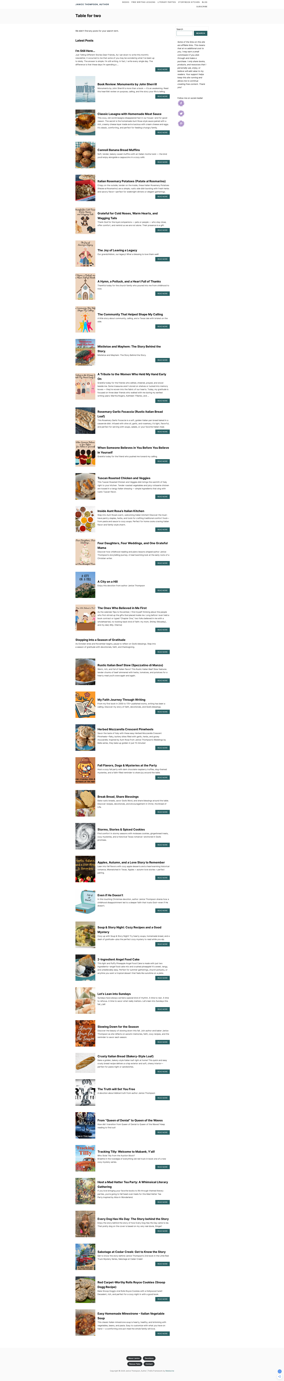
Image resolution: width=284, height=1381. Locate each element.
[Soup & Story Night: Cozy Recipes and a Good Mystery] (85, 936)
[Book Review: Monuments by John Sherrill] (85, 90)
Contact (149, 1364)
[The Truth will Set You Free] (85, 1093)
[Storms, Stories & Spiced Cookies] (85, 837)
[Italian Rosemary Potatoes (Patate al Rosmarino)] (85, 189)
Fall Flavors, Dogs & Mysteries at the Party (127, 765)
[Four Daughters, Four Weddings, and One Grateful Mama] (85, 553)
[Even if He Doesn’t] (85, 903)
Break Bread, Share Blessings (118, 796)
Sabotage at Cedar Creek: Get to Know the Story (132, 1252)
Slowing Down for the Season (118, 1026)
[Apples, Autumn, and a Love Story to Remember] (85, 870)
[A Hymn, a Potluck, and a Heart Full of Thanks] (85, 287)
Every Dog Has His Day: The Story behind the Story (133, 1219)
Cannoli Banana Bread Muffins (119, 150)
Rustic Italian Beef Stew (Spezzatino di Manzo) (130, 665)
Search (180, 29)
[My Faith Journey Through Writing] (85, 705)
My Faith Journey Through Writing (121, 699)
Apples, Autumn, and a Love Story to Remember (131, 862)
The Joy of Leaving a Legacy (117, 250)
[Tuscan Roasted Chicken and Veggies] (85, 487)
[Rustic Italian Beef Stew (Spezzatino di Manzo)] (85, 673)
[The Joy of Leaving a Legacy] (85, 254)
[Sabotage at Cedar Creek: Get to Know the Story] (85, 1258)
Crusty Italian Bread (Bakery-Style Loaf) (126, 1056)
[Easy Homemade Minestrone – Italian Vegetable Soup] (85, 1323)
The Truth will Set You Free (116, 1089)
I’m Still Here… (85, 51)
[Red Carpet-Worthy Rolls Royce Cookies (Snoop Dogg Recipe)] (85, 1290)
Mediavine (170, 1371)
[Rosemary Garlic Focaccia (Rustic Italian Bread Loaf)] (85, 421)
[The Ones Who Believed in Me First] (85, 619)
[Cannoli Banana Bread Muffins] (85, 156)
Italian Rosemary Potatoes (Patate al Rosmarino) (132, 181)
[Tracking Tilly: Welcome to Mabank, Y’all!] (85, 1159)
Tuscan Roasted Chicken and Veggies (124, 478)
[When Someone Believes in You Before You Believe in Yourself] (85, 454)
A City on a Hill (108, 581)
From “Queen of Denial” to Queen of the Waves (130, 1120)
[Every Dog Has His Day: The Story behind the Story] (85, 1225)
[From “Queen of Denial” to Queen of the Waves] (85, 1126)
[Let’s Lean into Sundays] (85, 1001)
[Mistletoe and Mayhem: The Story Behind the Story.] (85, 353)
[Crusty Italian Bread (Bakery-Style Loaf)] (85, 1064)
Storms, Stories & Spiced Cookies (121, 829)
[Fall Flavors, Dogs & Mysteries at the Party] (85, 771)
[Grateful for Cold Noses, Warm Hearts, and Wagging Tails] (85, 222)
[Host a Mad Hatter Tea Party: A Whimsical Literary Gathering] (85, 1192)
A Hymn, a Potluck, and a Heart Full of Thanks (129, 281)
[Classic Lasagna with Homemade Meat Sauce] (85, 123)
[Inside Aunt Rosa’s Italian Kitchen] (85, 520)
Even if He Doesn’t (110, 895)
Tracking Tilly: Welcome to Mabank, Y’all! (126, 1151)
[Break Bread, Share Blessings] (85, 804)
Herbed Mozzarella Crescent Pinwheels (125, 729)
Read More (163, 70)
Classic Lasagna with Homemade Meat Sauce (130, 114)
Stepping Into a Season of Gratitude (100, 640)
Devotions (149, 1358)
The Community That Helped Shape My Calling (130, 314)
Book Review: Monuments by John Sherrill (127, 84)
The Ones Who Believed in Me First (122, 608)
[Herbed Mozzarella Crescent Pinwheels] (85, 738)
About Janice (134, 1358)
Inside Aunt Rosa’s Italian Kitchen (121, 511)
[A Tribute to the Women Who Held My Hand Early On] (85, 387)
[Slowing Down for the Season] (85, 1034)
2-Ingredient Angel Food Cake (119, 959)
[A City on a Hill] (85, 586)
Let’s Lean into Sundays (114, 994)
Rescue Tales (134, 1364)
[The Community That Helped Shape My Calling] (85, 320)
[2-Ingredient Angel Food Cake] (85, 968)
